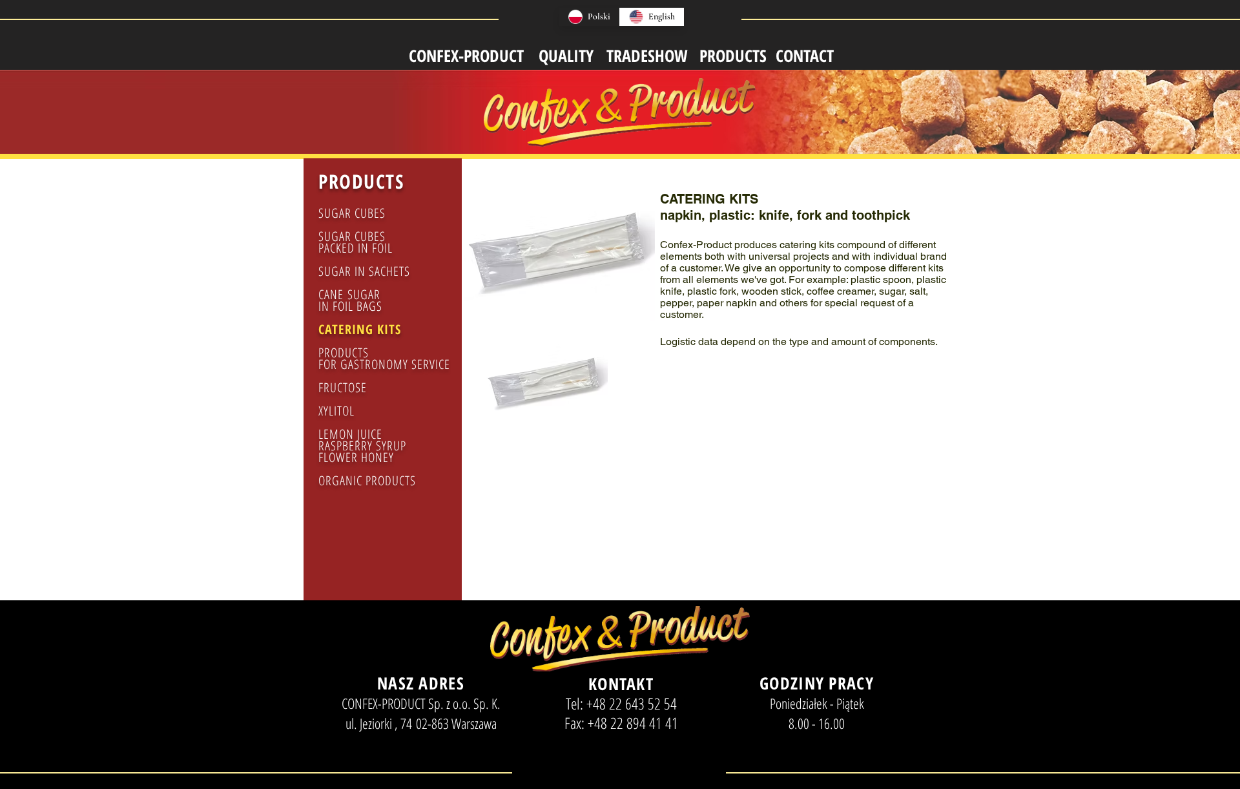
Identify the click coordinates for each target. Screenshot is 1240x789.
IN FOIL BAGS (350, 306)
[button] (546, 401)
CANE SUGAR (351, 294)
